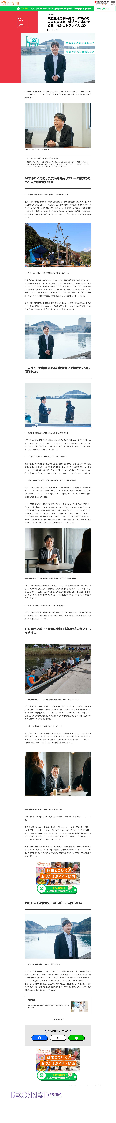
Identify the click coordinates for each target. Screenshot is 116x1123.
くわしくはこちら (103, 8)
